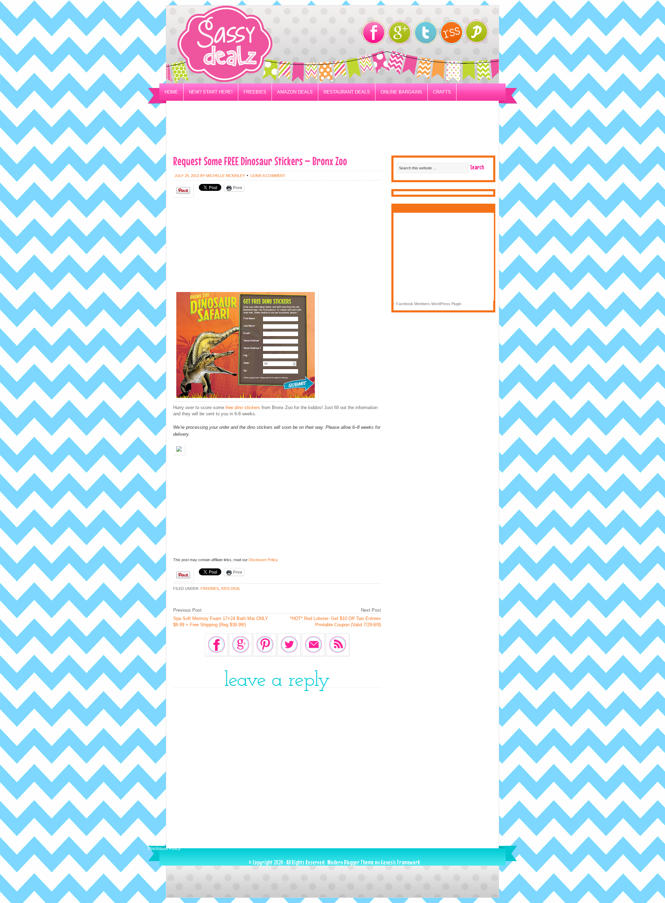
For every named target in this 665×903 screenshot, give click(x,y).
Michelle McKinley (225, 176)
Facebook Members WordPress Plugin (428, 304)
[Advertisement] (332, 133)
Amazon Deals (295, 92)
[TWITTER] (425, 32)
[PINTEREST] (479, 33)
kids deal (230, 588)
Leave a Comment (267, 176)
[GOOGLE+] (400, 32)
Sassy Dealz (252, 44)
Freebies (254, 92)
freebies (210, 588)
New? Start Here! (211, 92)
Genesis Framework (400, 862)
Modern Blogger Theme (350, 862)
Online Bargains (401, 92)
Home (171, 92)
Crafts (442, 92)
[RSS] (451, 32)
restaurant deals (346, 92)
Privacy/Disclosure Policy (199, 109)
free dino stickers (242, 407)
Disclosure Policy (263, 560)
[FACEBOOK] (374, 32)
